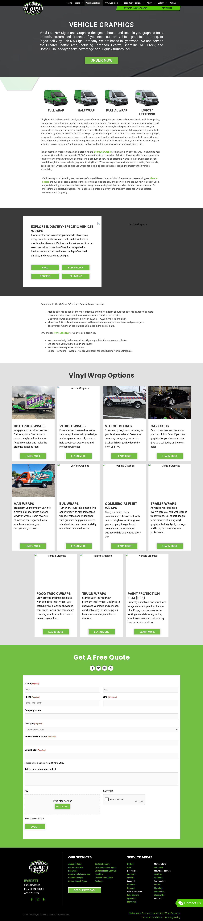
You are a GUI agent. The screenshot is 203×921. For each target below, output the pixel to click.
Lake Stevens (133, 895)
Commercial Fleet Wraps (79, 874)
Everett (130, 878)
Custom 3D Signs (75, 878)
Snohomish (159, 891)
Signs (77, 3)
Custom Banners (102, 864)
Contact (172, 3)
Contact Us (192, 903)
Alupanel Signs (74, 864)
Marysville (131, 902)
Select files (62, 807)
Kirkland (131, 888)
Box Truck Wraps (75, 867)
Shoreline (158, 888)
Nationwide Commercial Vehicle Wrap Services (154, 913)
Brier (129, 867)
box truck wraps (102, 151)
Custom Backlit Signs (77, 881)
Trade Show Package (132, 3)
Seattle (157, 885)
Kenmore (131, 885)
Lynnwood (131, 898)
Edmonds (131, 874)
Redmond (158, 878)
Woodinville (159, 895)
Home (69, 3)
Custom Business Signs (105, 867)
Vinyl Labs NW (61, 332)
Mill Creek (158, 867)
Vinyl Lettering (111, 3)
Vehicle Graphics (92, 3)
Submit (35, 826)
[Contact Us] (181, 903)
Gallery (161, 3)
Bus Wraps (73, 871)
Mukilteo (158, 874)
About (149, 3)
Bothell (130, 864)
